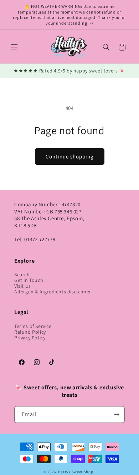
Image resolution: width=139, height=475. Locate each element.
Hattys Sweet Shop (75, 471)
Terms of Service (33, 326)
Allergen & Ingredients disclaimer (52, 291)
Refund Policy (30, 332)
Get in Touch (28, 280)
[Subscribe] (116, 414)
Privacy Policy (29, 337)
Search (22, 274)
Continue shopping (70, 156)
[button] (14, 47)
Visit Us (22, 286)
